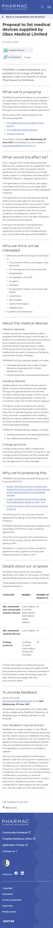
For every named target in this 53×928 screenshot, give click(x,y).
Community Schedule (14, 832)
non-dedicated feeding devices (22, 130)
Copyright (7, 888)
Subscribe (7, 906)
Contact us (8, 851)
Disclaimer (7, 894)
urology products (15, 134)
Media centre (9, 912)
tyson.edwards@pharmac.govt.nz (18, 146)
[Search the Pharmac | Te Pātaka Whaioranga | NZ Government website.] (42, 7)
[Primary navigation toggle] (49, 7)
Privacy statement (11, 900)
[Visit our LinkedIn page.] (22, 873)
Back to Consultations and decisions (25, 17)
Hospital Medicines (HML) (17, 838)
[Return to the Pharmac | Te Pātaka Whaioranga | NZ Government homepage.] (14, 7)
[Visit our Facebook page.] (16, 873)
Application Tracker (13, 845)
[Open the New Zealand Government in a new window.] (26, 921)
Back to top (11, 807)
